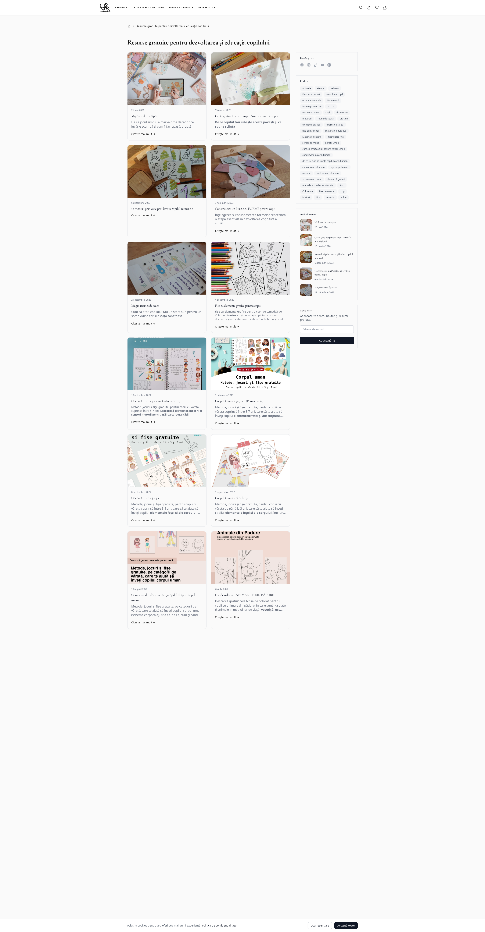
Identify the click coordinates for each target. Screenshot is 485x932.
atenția (320, 88)
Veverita (330, 197)
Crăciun (344, 118)
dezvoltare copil (334, 94)
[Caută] (361, 7)
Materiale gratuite (312, 136)
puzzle (331, 106)
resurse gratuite (310, 112)
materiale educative (335, 130)
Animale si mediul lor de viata (317, 185)
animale (306, 88)
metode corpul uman (328, 173)
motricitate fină (336, 136)
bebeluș (334, 88)
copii (327, 112)
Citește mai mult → (143, 134)
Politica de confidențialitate (219, 925)
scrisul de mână (310, 142)
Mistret (306, 197)
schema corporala (312, 179)
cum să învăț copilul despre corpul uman (323, 149)
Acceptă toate (346, 925)
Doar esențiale (320, 925)
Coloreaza (307, 191)
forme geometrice (312, 106)
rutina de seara (326, 118)
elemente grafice (311, 124)
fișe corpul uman (339, 167)
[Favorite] (377, 7)
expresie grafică (334, 124)
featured (306, 118)
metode (306, 173)
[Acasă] (128, 26)
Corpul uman (332, 142)
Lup (342, 191)
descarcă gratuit (336, 179)
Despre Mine (206, 7)
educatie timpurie (311, 100)
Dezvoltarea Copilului (148, 7)
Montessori (333, 100)
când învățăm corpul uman (316, 155)
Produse (121, 7)
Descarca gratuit (311, 94)
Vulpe (344, 197)
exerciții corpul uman (313, 167)
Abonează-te (327, 340)
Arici (342, 185)
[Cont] (369, 7)
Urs (318, 197)
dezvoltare (342, 112)
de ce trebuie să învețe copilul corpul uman (324, 161)
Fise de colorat (327, 191)
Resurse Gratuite (181, 7)
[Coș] (385, 7)
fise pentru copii (310, 130)
